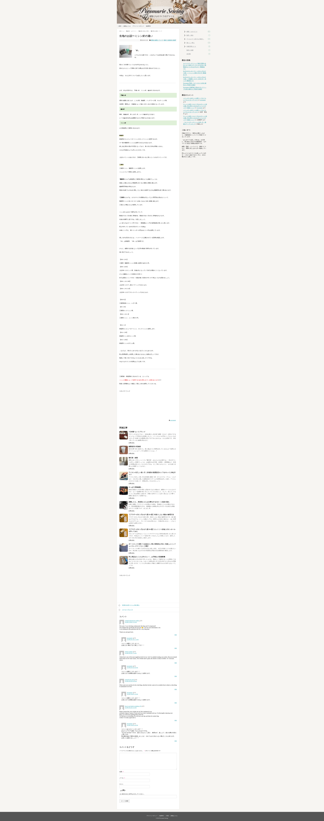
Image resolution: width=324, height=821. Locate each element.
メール (122, 778)
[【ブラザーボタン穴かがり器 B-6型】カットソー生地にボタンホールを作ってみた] (123, 533)
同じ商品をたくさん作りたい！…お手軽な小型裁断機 (147, 557)
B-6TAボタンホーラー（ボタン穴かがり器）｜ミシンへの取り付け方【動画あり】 (194, 72)
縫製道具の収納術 (135, 446)
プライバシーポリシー (138, 26)
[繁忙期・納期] (123, 461)
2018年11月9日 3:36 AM (131, 622)
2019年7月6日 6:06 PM (132, 725)
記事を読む (132, 442)
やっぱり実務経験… (135, 487)
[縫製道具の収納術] (123, 450)
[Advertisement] (133, 404)
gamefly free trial (129, 679)
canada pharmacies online (132, 620)
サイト (121, 784)
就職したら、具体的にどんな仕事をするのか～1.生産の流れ (149, 502)
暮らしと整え (191, 42)
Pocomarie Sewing (164, 818)
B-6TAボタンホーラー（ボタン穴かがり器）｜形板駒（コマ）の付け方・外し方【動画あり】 (194, 78)
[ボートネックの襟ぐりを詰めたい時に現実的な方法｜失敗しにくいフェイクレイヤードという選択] (123, 547)
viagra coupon (129, 651)
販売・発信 (190, 35)
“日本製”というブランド (137, 432)
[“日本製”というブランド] (123, 435)
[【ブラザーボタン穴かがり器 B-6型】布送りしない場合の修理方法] (123, 518)
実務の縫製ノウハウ (157, 40)
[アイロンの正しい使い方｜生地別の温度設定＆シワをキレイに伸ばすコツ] (123, 476)
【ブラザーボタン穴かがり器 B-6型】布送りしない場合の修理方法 (151, 514)
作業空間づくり (191, 46)
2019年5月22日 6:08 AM (131, 681)
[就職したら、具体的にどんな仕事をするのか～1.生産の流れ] (123, 505)
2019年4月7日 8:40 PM (132, 667)
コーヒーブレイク (127, 609)
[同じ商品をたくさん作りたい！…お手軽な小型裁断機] (123, 560)
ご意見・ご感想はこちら (124, 26)
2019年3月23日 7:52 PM (131, 653)
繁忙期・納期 (133, 458)
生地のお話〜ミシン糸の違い (131, 605)
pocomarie (173, 420)
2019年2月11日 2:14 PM (133, 639)
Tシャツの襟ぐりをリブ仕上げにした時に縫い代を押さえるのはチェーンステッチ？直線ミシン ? (195, 106)
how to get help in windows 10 (133, 706)
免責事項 (148, 26)
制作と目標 (190, 50)
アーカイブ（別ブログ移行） (195, 39)
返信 (176, 634)
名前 (121, 771)
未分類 (189, 54)
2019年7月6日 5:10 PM (132, 694)
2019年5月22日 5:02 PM (131, 707)
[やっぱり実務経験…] (123, 490)
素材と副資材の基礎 (170, 40)
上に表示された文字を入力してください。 (132, 794)
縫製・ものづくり (192, 31)
